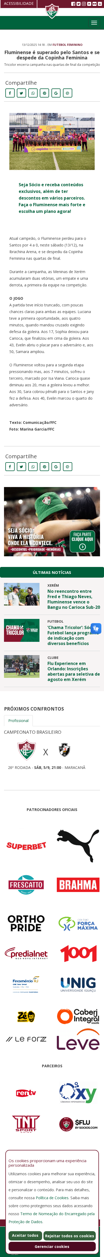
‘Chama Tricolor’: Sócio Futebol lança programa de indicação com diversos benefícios (73, 635)
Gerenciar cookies (52, 1246)
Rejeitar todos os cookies (69, 1235)
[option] (52, 748)
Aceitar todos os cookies (25, 1236)
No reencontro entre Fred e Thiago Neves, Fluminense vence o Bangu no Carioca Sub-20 (73, 599)
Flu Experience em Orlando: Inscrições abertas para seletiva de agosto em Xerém (73, 671)
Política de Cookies (52, 1197)
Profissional (18, 720)
